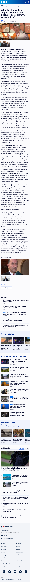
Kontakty (18, 567)
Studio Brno (18, 549)
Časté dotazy (19, 564)
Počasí (2, 558)
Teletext (3, 552)
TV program (4, 543)
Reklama (18, 546)
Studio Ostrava (19, 552)
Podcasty (3, 555)
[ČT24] (4, 2)
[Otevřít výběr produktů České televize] (28, 2)
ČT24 (2, 20)
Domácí (4, 288)
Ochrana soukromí (10, 579)
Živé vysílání (4, 546)
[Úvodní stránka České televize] (7, 526)
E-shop (3, 561)
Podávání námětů (20, 561)
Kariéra (17, 558)
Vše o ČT (3, 567)
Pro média (18, 543)
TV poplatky (4, 549)
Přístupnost (18, 579)
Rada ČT (18, 555)
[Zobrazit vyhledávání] (25, 2)
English (2, 579)
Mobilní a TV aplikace (6, 564)
